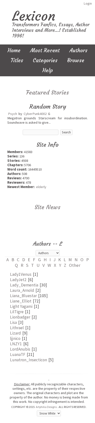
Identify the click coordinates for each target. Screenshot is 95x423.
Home (14, 50)
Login (88, 3)
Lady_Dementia (24, 285)
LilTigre (17, 311)
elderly (41, 187)
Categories (45, 60)
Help (47, 70)
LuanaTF (17, 354)
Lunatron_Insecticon (28, 360)
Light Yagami (21, 306)
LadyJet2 (18, 279)
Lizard (15, 333)
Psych (12, 114)
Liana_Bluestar (23, 295)
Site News (47, 207)
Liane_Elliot (20, 301)
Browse (75, 60)
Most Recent (45, 50)
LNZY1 (16, 343)
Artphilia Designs (46, 407)
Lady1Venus (20, 274)
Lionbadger (20, 317)
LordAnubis (20, 349)
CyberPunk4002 (35, 114)
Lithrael (17, 327)
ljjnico (15, 338)
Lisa (13, 322)
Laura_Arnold (22, 290)
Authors (78, 50)
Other (74, 265)
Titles (17, 60)
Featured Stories (47, 92)
